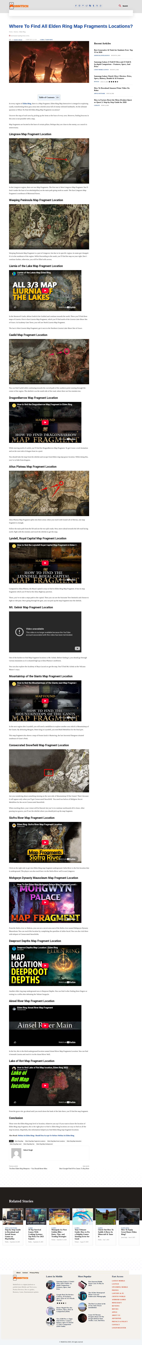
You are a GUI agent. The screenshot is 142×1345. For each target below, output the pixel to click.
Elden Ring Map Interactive (74, 1141)
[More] (62, 89)
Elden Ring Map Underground (44, 1144)
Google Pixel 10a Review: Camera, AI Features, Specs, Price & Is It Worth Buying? (65, 1297)
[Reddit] (86, 5)
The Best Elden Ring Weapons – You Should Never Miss (28, 1169)
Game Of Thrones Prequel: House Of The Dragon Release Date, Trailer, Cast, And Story (96, 1317)
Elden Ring (22, 32)
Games (16, 32)
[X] (97, 5)
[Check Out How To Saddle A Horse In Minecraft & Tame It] (106, 1216)
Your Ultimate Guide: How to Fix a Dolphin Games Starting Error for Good (82, 1234)
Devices (96, 81)
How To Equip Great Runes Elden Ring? (129, 1232)
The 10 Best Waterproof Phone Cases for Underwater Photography (97, 1294)
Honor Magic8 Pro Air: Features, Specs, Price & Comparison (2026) (64, 1309)
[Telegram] (57, 89)
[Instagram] (79, 5)
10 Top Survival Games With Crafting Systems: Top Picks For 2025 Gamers (36, 1234)
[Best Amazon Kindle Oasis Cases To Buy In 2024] (82, 1284)
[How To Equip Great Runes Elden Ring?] (129, 1216)
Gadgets (97, 105)
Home (11, 32)
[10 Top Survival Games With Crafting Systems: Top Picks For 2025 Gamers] (36, 1216)
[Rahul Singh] (10, 40)
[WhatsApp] (100, 5)
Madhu (7, 1242)
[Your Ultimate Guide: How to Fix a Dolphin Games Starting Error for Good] (82, 1216)
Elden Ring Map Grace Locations (56, 1141)
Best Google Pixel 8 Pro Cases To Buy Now (74, 1169)
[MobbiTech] (19, 5)
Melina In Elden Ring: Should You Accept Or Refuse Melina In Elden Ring (46, 1136)
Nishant (53, 1239)
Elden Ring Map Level (15, 1144)
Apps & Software (99, 93)
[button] (122, 6)
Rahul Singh (18, 40)
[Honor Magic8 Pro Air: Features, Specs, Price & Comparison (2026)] (50, 1310)
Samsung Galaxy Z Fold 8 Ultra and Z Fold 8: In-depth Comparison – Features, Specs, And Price (112, 64)
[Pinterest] (83, 5)
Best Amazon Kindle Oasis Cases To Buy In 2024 (96, 1283)
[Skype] (90, 5)
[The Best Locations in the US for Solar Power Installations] (82, 1306)
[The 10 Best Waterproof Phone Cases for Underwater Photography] (82, 1295)
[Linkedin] (42, 89)
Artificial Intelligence (102, 55)
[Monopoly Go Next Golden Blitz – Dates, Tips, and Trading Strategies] (59, 1216)
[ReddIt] (47, 89)
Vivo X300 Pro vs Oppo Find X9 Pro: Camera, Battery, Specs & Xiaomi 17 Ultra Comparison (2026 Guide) (64, 1322)
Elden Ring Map (19, 1141)
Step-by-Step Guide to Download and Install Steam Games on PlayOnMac (13, 1234)
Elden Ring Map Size (28, 1144)
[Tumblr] (93, 5)
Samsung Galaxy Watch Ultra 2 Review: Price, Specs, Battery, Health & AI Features (113, 77)
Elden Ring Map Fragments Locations (35, 1141)
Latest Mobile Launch (101, 69)
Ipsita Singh (124, 1237)
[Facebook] (76, 5)
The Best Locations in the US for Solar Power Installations (97, 1305)
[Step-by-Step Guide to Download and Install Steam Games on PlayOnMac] (13, 1216)
